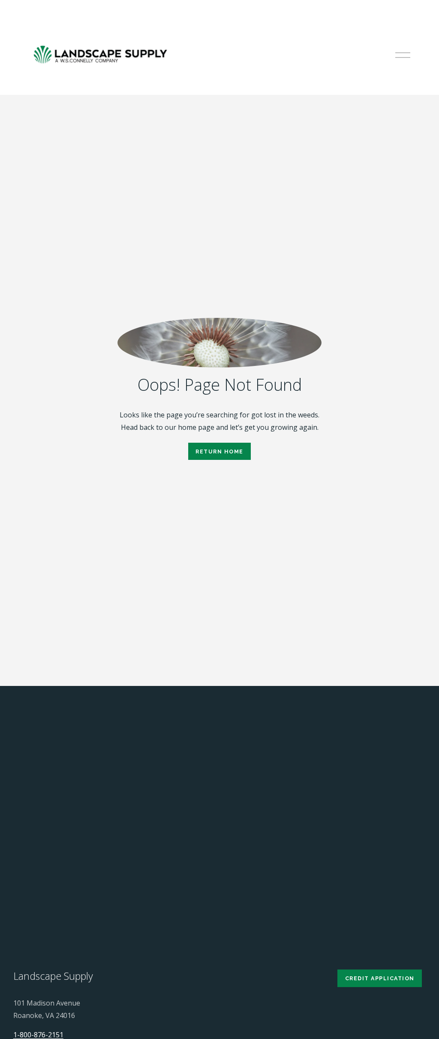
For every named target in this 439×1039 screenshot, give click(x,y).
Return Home (219, 451)
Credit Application (380, 978)
